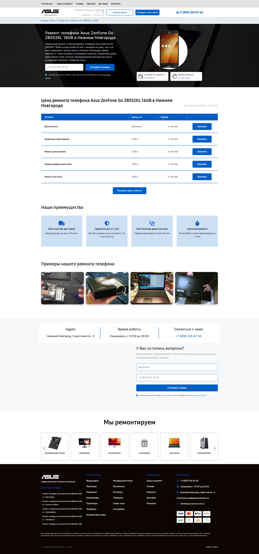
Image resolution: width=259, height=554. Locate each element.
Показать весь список (129, 190)
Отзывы (79, 3)
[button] (44, 449)
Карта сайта (212, 547)
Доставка (103, 3)
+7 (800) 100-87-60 (188, 336)
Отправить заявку (100, 67)
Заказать (202, 126)
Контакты (115, 3)
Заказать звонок (120, 12)
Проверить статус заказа (147, 12)
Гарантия (91, 3)
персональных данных (199, 395)
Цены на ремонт (65, 3)
